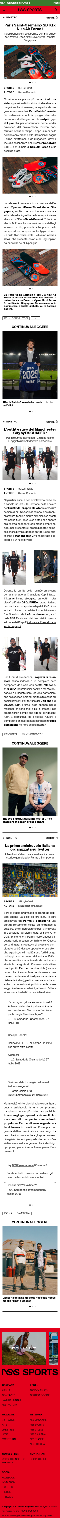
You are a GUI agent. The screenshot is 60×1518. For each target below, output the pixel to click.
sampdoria (23, 1213)
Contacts (8, 1395)
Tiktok (6, 1492)
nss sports (37, 1425)
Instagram (8, 1482)
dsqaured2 (10, 734)
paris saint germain (16, 318)
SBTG (35, 318)
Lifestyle (8, 1430)
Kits (4, 1425)
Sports (9, 88)
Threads (7, 1497)
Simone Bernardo (27, 92)
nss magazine (38, 1420)
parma (8, 1213)
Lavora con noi (11, 1400)
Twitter (7, 1487)
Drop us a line (38, 1459)
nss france (37, 1439)
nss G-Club (37, 1430)
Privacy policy (39, 1390)
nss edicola (37, 1444)
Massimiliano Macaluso (30, 906)
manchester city (32, 734)
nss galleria (38, 1434)
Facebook (8, 1477)
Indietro (11, 18)
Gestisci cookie (40, 1395)
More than (9, 1439)
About (6, 1390)
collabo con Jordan (15, 135)
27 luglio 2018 (40, 1095)
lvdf (5, 1434)
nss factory (10, 1405)
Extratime (8, 1420)
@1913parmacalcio (23, 1165)
